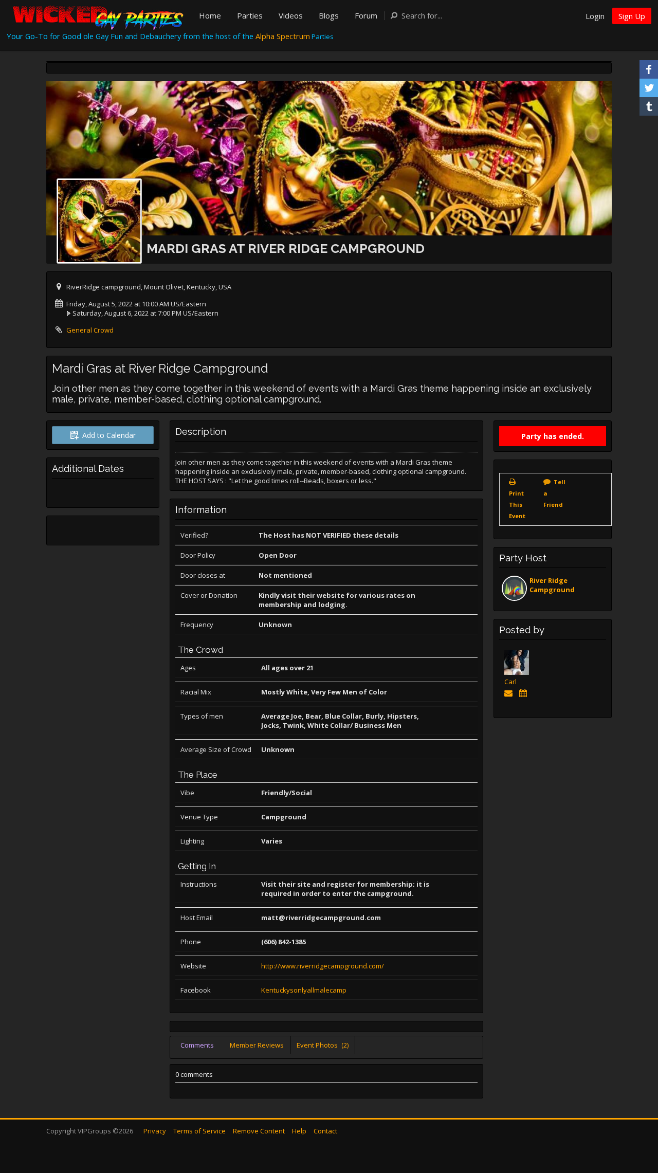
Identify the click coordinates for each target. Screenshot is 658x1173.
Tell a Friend (554, 493)
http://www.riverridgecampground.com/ (322, 965)
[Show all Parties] (525, 693)
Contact (325, 1130)
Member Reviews (257, 1045)
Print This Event (517, 504)
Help (299, 1130)
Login (595, 16)
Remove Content (259, 1130)
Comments (197, 1045)
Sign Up (631, 16)
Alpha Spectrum (282, 36)
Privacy (154, 1130)
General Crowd (90, 330)
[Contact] (510, 693)
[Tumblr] (648, 106)
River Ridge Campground (552, 585)
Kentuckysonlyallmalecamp (303, 990)
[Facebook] (648, 69)
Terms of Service (199, 1130)
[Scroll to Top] (635, 1124)
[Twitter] (648, 88)
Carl (510, 681)
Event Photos (323, 1045)
